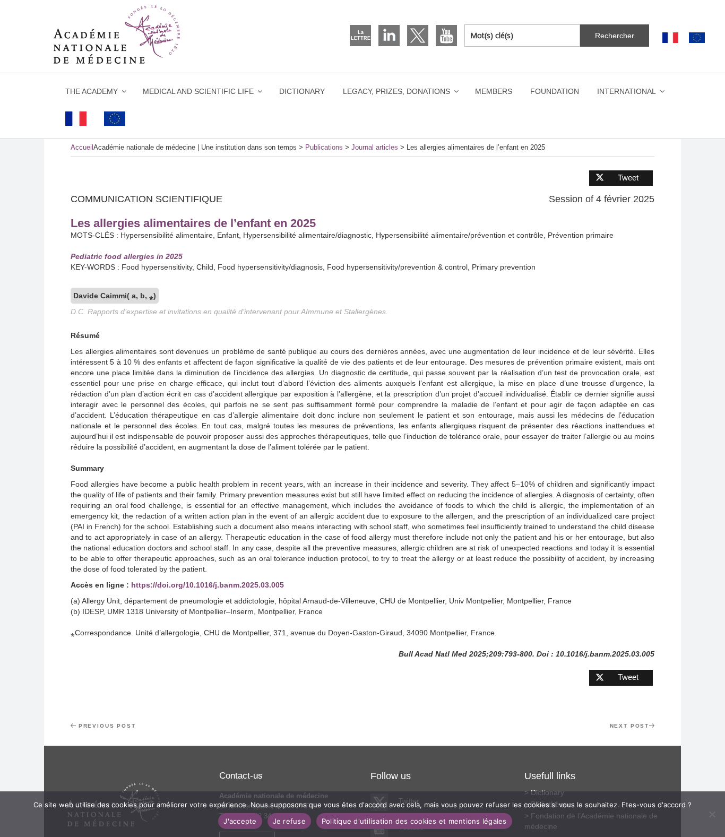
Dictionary (302, 91)
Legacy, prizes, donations (396, 91)
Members (493, 91)
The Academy (91, 91)
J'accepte (239, 821)
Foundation (554, 91)
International (626, 91)
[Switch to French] (670, 38)
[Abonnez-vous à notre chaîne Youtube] (446, 35)
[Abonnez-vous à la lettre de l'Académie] (360, 35)
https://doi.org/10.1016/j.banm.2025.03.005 (207, 585)
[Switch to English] (697, 38)
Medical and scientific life (198, 91)
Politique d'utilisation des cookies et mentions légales (414, 821)
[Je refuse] (711, 814)
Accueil (82, 147)
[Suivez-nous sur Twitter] (417, 35)
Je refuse (289, 821)
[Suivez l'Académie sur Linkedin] (389, 35)
